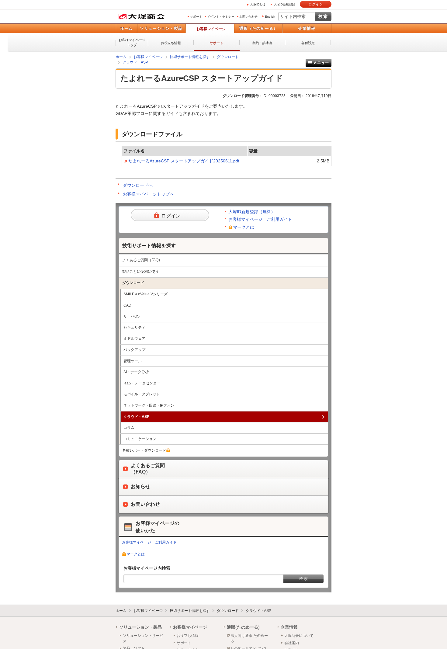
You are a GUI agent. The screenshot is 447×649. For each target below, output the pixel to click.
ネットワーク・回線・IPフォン (148, 405)
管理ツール (132, 361)
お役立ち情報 (171, 43)
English (270, 16)
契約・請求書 (262, 43)
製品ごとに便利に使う (140, 271)
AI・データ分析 (136, 372)
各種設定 (308, 43)
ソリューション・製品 (161, 28)
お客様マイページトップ (132, 42)
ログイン (315, 4)
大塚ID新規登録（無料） (251, 211)
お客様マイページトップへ (148, 194)
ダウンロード (228, 57)
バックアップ (134, 350)
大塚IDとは (257, 4)
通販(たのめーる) (243, 627)
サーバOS (131, 316)
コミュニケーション (139, 439)
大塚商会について (299, 635)
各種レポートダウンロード (144, 450)
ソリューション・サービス (143, 638)
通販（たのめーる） (258, 28)
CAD (127, 305)
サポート (196, 16)
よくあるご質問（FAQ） (142, 260)
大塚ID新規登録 (284, 4)
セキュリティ (134, 327)
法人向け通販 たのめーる (249, 638)
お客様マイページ (211, 29)
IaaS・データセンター (141, 383)
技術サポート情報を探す (190, 57)
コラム (128, 427)
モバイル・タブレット (141, 394)
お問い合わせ (248, 16)
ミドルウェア (134, 338)
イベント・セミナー (220, 16)
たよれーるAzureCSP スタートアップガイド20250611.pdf (183, 160)
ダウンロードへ (138, 185)
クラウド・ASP (135, 62)
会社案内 (291, 643)
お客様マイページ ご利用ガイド (260, 219)
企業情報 (306, 28)
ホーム (126, 28)
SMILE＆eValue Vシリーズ (145, 294)
